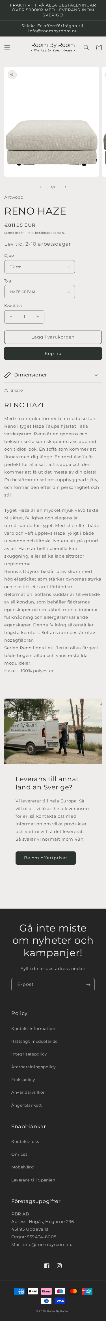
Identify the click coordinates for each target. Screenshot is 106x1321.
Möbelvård (22, 1167)
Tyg (7, 280)
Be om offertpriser (45, 857)
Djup (9, 255)
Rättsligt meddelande (34, 1041)
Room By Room (57, 1311)
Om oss (19, 1154)
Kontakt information (33, 1028)
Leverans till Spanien (33, 1180)
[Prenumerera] (88, 984)
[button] (7, 47)
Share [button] (17, 390)
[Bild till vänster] (40, 187)
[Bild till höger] (65, 187)
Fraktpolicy (23, 1079)
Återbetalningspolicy (33, 1066)
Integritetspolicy (29, 1054)
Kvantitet (13, 305)
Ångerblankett (26, 1105)
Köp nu (53, 353)
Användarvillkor (28, 1092)
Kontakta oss (25, 1141)
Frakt (29, 233)
